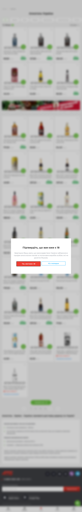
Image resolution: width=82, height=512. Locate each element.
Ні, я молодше (53, 263)
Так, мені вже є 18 (28, 264)
